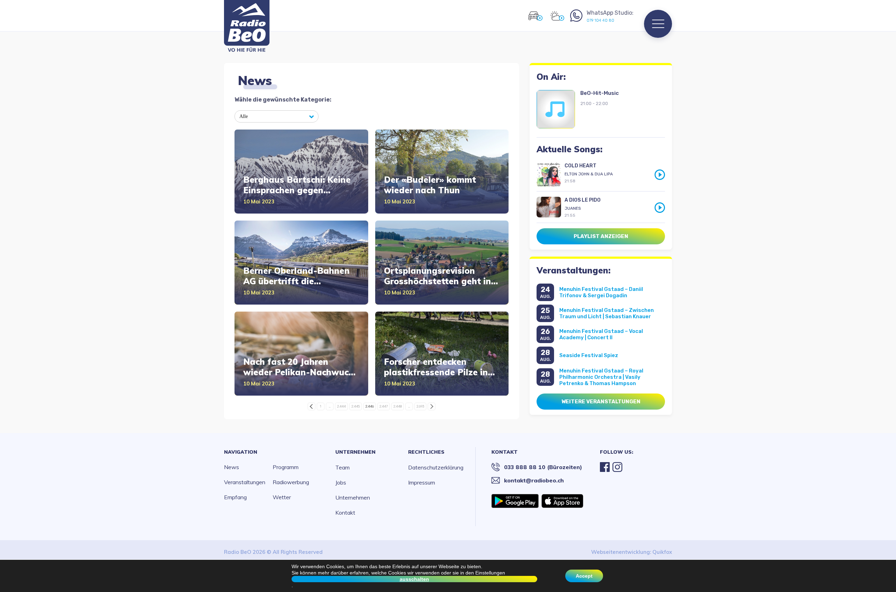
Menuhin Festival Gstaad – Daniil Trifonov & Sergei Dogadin (601, 292)
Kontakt (345, 512)
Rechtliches (426, 452)
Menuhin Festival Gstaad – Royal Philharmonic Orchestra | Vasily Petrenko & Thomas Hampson (601, 377)
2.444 (341, 406)
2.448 (397, 406)
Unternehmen (355, 452)
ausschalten (414, 579)
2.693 (420, 406)
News (231, 467)
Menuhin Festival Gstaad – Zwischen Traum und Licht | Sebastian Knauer (606, 313)
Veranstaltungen (244, 482)
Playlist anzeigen (601, 236)
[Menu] (658, 24)
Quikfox (662, 552)
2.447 (383, 406)
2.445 (355, 406)
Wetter (282, 497)
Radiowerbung (291, 482)
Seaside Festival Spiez (588, 355)
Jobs (340, 482)
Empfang (235, 497)
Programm (286, 467)
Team (342, 467)
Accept (584, 576)
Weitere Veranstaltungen (600, 401)
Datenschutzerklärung (435, 467)
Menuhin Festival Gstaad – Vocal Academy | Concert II (601, 334)
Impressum (421, 482)
